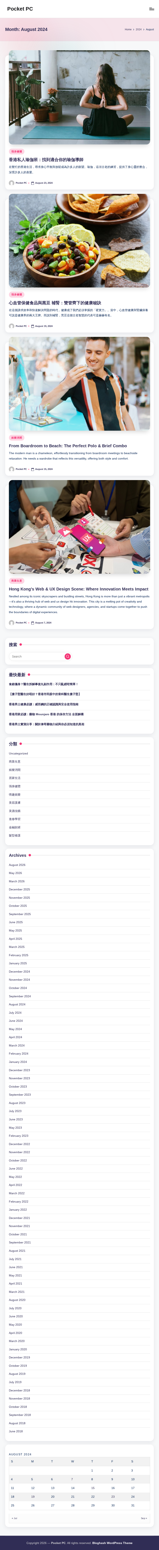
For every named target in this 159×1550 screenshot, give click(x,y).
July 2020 (15, 1308)
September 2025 (20, 914)
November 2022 (19, 1152)
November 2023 (19, 1078)
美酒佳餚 (14, 811)
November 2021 (19, 1226)
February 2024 (18, 1053)
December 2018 (19, 1390)
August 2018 (17, 1423)
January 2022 (18, 1209)
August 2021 (17, 1250)
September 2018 (20, 1415)
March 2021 (17, 1291)
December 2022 (19, 1144)
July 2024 (15, 1012)
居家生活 (14, 778)
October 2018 (18, 1406)
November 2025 (19, 897)
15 (93, 1488)
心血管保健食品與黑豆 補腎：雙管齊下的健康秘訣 (55, 303)
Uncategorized (18, 753)
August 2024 (17, 1004)
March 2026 (17, 881)
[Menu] (151, 9)
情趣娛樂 (14, 794)
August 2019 (17, 1373)
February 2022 (18, 1201)
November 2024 (19, 979)
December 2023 (19, 1070)
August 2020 (17, 1300)
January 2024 (18, 1061)
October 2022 (18, 1160)
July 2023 (15, 1111)
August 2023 (17, 1103)
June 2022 (16, 1168)
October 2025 (18, 905)
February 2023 (18, 1135)
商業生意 (16, 580)
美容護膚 (14, 802)
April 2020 (15, 1333)
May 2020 (15, 1324)
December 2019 (19, 1357)
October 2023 (18, 1086)
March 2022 (17, 1193)
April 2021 (15, 1283)
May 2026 (15, 873)
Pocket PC (20, 9)
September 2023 (20, 1094)
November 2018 (19, 1398)
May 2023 (15, 1127)
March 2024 (17, 1045)
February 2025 (18, 955)
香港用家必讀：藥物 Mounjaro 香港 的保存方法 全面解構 (46, 714)
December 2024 (19, 971)
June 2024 (16, 1020)
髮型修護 (14, 835)
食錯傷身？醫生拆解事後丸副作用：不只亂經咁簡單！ (43, 684)
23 (113, 1496)
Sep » (144, 1518)
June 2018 (16, 1431)
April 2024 (15, 1037)
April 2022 (15, 1185)
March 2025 (17, 947)
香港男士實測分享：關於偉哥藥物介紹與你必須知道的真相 (46, 724)
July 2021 (15, 1259)
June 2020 (16, 1316)
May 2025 (15, 930)
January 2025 (18, 963)
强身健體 (16, 151)
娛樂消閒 (16, 437)
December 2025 (19, 889)
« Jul (14, 1518)
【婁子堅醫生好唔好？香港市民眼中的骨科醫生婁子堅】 (45, 694)
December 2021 (19, 1218)
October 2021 (18, 1234)
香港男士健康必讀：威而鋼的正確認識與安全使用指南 (43, 704)
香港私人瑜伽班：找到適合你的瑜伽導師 (46, 159)
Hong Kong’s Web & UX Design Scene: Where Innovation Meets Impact (78, 589)
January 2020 (18, 1349)
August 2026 (17, 865)
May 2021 (15, 1275)
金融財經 (14, 827)
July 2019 (15, 1382)
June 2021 (16, 1267)
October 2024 (18, 988)
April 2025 (15, 938)
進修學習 (14, 819)
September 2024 (20, 996)
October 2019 (18, 1365)
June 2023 (16, 1119)
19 (33, 1496)
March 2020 (17, 1341)
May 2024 (15, 1029)
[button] (68, 656)
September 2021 (20, 1242)
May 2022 (15, 1176)
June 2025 (16, 922)
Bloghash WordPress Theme (112, 1543)
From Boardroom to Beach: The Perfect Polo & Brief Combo (68, 446)
